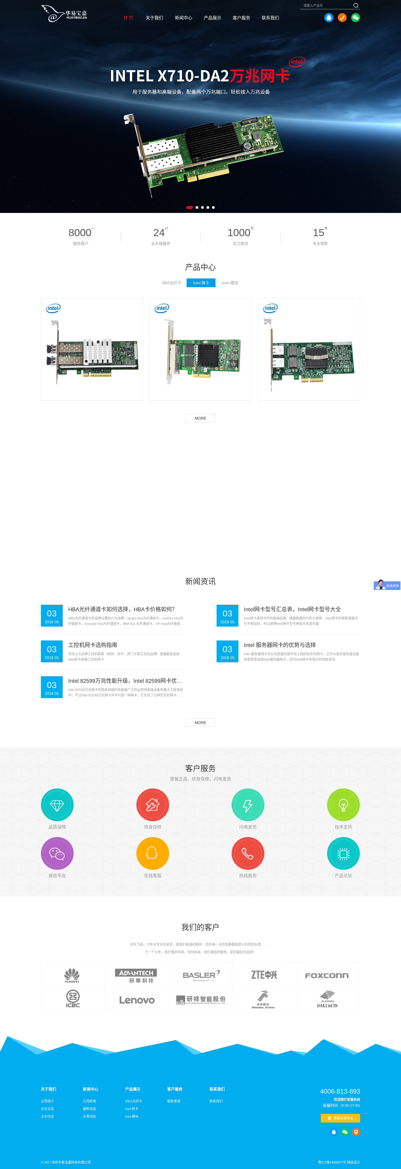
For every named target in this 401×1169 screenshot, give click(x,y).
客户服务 (241, 18)
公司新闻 (89, 1101)
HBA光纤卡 (133, 1101)
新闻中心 (183, 18)
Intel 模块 (131, 1116)
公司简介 (47, 1101)
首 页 (128, 18)
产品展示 (212, 18)
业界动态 (89, 1116)
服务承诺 (173, 1101)
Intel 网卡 (131, 1109)
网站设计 (353, 1162)
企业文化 (47, 1109)
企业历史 (47, 1116)
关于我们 (154, 18)
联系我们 (270, 18)
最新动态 (89, 1109)
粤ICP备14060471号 (332, 1162)
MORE (200, 418)
